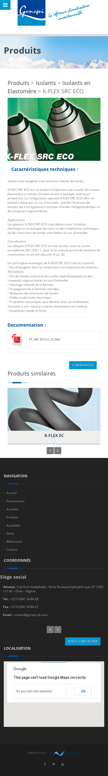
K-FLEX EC (54, 435)
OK (83, 691)
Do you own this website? (34, 691)
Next (57, 450)
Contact (12, 549)
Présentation (15, 501)
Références (14, 541)
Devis (10, 533)
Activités (12, 509)
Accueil (12, 493)
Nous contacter (82, 641)
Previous (50, 450)
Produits (18, 82)
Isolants (46, 82)
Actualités (13, 525)
